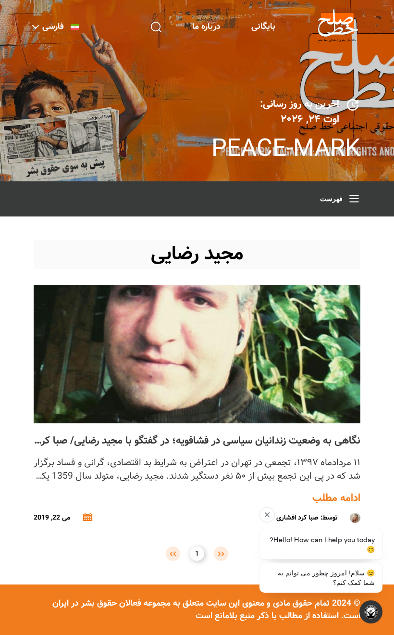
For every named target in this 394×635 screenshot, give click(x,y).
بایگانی (263, 26)
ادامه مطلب (336, 498)
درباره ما (206, 26)
